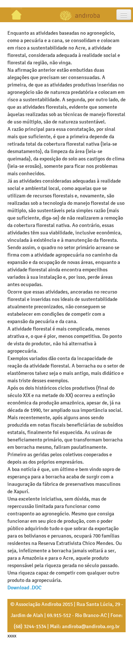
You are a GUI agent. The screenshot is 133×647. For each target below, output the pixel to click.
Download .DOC (24, 588)
